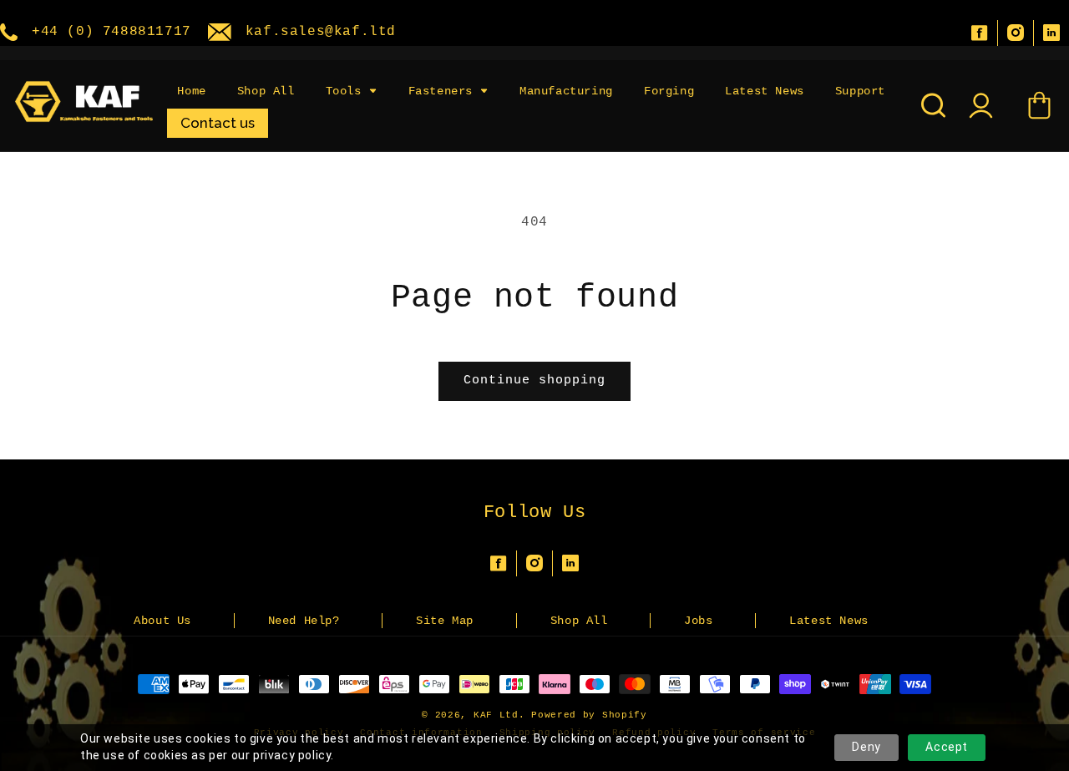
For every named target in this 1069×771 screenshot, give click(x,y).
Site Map (445, 620)
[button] (352, 91)
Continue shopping (534, 380)
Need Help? (304, 620)
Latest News (829, 620)
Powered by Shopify (589, 715)
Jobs (698, 620)
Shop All (579, 620)
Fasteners (440, 91)
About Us (162, 620)
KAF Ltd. (499, 715)
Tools (344, 91)
